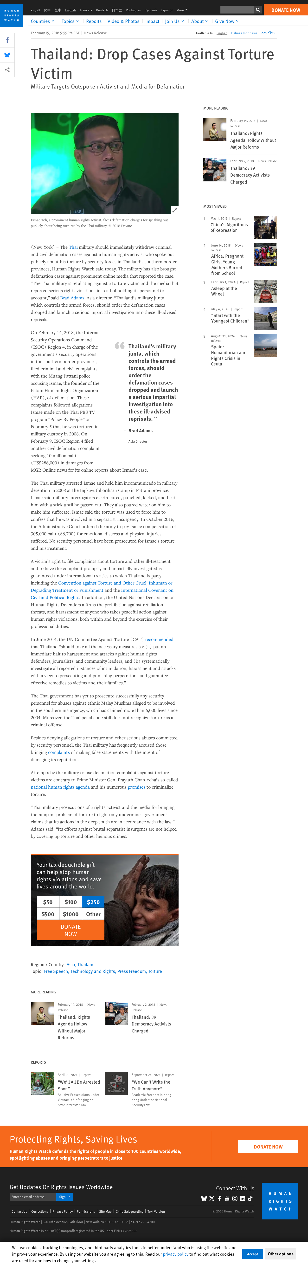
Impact (152, 21)
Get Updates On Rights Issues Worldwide (61, 1187)
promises (136, 787)
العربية (35, 10)
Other (93, 914)
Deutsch (102, 10)
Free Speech (56, 971)
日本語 (117, 10)
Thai (73, 247)
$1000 (71, 914)
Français (86, 10)
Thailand (86, 964)
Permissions (86, 1211)
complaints (59, 752)
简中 (47, 10)
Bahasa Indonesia (244, 33)
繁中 (58, 10)
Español (167, 10)
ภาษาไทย (268, 33)
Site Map (105, 1211)
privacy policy (175, 1254)
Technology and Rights (93, 971)
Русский (151, 10)
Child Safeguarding (129, 1211)
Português (133, 10)
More (183, 10)
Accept (252, 1254)
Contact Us (19, 1211)
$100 (70, 902)
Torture (155, 971)
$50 (48, 902)
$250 (93, 902)
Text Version (156, 1211)
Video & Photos (124, 21)
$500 (47, 914)
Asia (71, 964)
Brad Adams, (72, 298)
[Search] (258, 10)
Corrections (39, 1211)
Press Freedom (131, 971)
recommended (159, 639)
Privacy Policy (62, 1211)
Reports (94, 21)
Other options (281, 1254)
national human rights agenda (60, 787)
